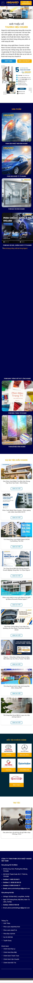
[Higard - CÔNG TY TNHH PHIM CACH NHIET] (12, 3)
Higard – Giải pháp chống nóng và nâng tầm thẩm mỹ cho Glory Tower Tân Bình (16, 658)
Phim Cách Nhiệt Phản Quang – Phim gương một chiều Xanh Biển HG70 (16, 511)
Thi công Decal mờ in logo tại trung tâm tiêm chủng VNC (17, 687)
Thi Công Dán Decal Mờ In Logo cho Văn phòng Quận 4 (16, 716)
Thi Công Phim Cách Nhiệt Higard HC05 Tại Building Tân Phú (17, 540)
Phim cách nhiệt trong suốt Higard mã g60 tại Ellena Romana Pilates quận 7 (17, 598)
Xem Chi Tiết (16, 488)
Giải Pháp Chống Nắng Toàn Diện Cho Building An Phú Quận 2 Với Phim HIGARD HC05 (16, 628)
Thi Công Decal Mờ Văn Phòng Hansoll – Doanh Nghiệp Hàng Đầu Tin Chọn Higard (16, 569)
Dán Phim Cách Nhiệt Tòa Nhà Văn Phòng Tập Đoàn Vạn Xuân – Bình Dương (16, 482)
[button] (2, 3)
